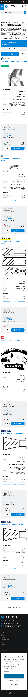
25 (16, 607)
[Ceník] (25, 54)
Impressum (4, 642)
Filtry (11, 54)
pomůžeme (21, 38)
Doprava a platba (5, 651)
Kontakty (3, 644)
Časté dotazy (4, 653)
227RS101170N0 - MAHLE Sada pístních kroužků (13, 433)
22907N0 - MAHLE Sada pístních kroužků (12, 524)
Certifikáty (3, 637)
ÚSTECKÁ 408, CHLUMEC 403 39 (13, 626)
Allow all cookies (14, 676)
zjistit (22, 510)
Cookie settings (14, 684)
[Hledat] (25, 12)
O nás (2, 635)
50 (19, 607)
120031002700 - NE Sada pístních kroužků (12, 341)
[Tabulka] (22, 54)
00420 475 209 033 (9, 620)
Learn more (6, 670)
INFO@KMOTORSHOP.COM (11, 623)
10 (13, 607)
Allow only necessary (14, 680)
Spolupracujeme (5, 639)
